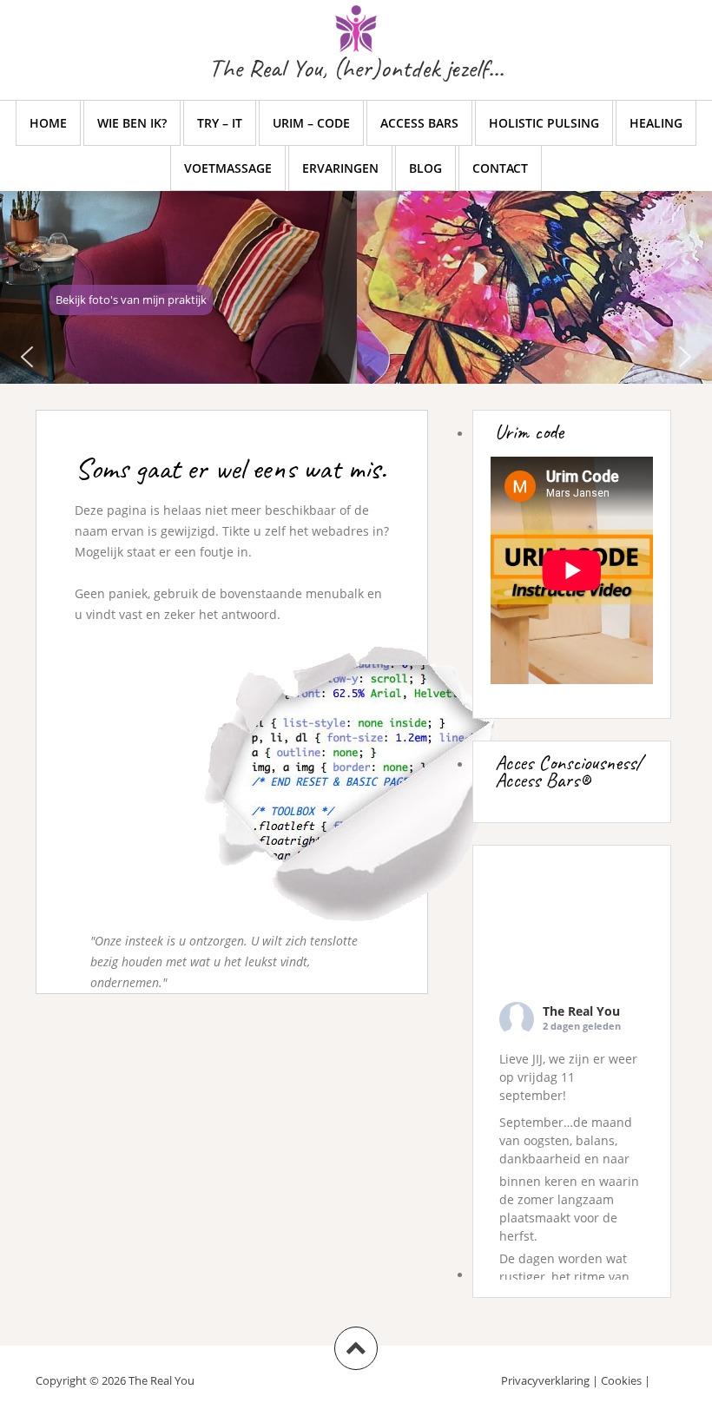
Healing (656, 123)
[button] (27, 357)
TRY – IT (219, 123)
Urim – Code (311, 123)
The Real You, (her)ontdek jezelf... (356, 67)
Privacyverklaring (545, 1380)
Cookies (621, 1380)
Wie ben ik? (132, 123)
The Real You (581, 1011)
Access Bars (419, 123)
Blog (425, 168)
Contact (500, 168)
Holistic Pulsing (544, 123)
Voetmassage (228, 168)
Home (48, 123)
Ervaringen (340, 168)
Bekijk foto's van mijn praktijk (131, 299)
